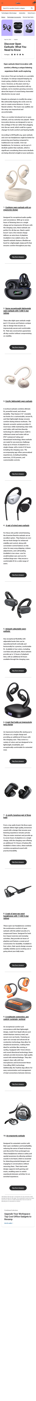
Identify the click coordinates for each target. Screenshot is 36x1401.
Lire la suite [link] (8, 1223)
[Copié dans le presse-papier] (23, 54)
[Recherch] (31, 8)
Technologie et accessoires (14, 17)
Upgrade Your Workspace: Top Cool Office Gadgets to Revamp (17, 1217)
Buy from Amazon (18, 257)
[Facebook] (12, 54)
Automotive (22, 13)
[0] (33, 3)
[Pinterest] (17, 54)
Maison (3, 17)
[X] (15, 54)
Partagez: (7, 54)
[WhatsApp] (20, 54)
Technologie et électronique (9, 13)
